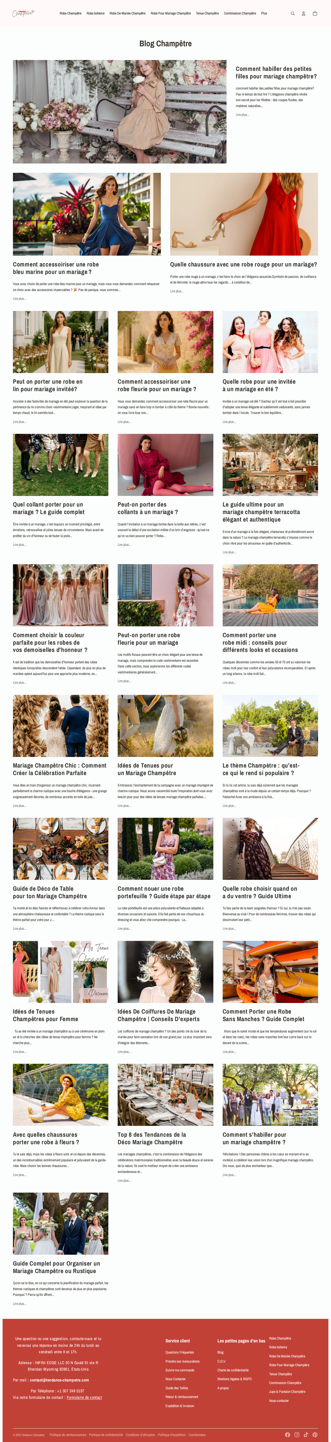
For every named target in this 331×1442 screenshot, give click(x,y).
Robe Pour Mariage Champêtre (289, 1365)
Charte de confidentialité (233, 1370)
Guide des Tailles (177, 1388)
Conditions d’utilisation (140, 1434)
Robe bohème (278, 1347)
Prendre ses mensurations (183, 1361)
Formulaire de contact (84, 1397)
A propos (223, 1388)
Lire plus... (242, 114)
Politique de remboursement (68, 1434)
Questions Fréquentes (180, 1352)
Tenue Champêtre (280, 1374)
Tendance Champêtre (32, 1435)
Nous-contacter (279, 1400)
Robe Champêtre (280, 1338)
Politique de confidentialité (106, 1434)
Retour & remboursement (182, 1396)
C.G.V (221, 1361)
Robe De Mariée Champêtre (287, 1356)
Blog (220, 1352)
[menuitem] (70, 13)
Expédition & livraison (180, 1405)
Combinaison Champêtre (285, 1382)
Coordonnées (197, 1434)
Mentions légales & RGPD (234, 1379)
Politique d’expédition (172, 1434)
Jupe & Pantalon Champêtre (287, 1391)
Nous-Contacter (176, 1379)
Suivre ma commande (180, 1370)
